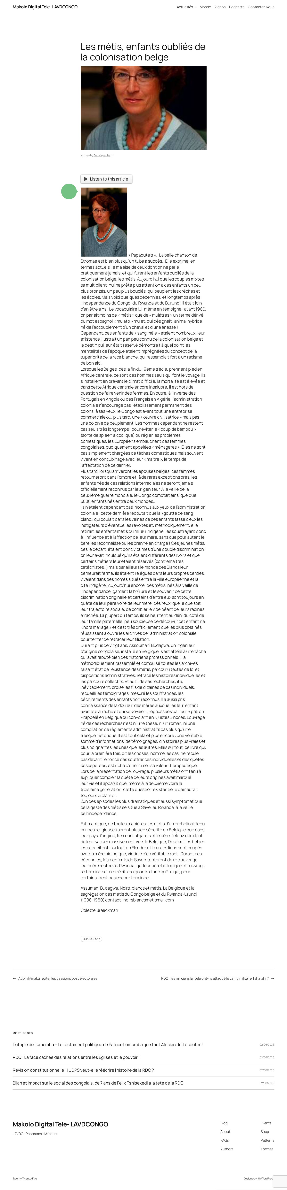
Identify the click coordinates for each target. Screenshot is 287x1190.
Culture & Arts (91, 939)
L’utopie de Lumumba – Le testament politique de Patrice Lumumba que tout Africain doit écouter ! (108, 1044)
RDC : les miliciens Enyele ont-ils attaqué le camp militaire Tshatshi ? (215, 978)
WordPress (267, 1178)
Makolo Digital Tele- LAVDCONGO (45, 7)
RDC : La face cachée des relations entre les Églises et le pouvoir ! (76, 1057)
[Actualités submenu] (195, 7)
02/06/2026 (267, 1044)
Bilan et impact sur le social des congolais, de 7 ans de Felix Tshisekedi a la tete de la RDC (98, 1083)
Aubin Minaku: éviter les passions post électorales (57, 978)
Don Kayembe (102, 155)
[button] (69, 191)
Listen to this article (109, 179)
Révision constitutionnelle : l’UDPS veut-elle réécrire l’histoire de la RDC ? (83, 1070)
